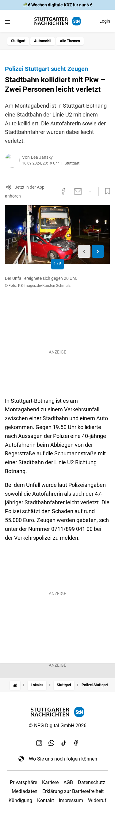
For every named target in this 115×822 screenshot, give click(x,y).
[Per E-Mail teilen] (78, 191)
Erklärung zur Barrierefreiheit (73, 791)
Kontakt (45, 800)
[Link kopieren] (52, 191)
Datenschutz (91, 782)
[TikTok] (64, 743)
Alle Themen (70, 41)
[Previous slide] (84, 251)
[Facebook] (76, 743)
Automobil (42, 41)
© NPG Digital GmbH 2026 (57, 725)
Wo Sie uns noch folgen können (63, 759)
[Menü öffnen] (7, 22)
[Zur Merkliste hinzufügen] (106, 191)
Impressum (71, 800)
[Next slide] (98, 251)
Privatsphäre (23, 782)
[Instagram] (39, 743)
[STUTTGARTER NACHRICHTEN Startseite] (57, 21)
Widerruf (97, 800)
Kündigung (20, 800)
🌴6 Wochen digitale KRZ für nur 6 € (57, 4)
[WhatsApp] (51, 743)
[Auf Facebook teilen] (63, 191)
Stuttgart (18, 41)
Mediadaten (24, 791)
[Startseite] (15, 685)
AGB (68, 782)
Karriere (50, 782)
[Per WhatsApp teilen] (90, 191)
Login (104, 21)
